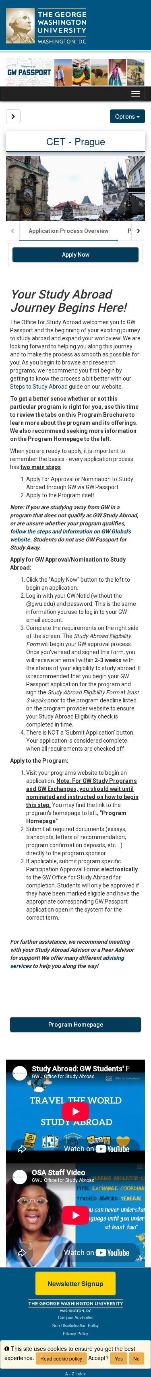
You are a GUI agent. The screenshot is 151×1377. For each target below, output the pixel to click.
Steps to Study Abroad (39, 386)
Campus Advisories (75, 1317)
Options (126, 116)
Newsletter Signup (75, 1283)
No (136, 1358)
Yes (119, 1358)
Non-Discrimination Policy (75, 1325)
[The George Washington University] (75, 1305)
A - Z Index (75, 1374)
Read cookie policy (61, 1358)
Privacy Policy (75, 1333)
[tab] (68, 231)
